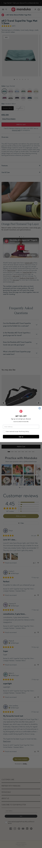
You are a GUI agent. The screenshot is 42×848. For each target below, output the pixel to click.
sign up (21, 437)
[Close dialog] (40, 408)
